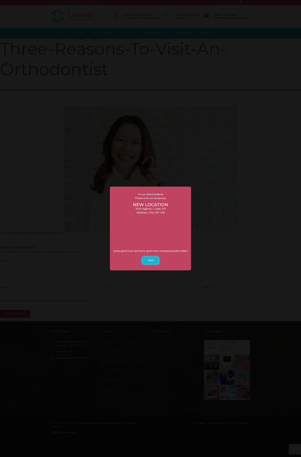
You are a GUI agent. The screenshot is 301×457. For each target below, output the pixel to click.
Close (150, 260)
